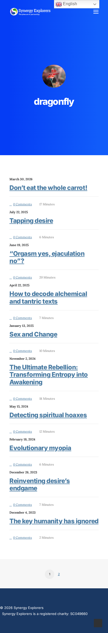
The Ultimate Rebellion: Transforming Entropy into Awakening (48, 374)
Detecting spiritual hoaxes (48, 415)
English (69, 4)
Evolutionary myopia (40, 448)
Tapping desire (31, 220)
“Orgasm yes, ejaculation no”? (46, 257)
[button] (96, 11)
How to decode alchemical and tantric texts (48, 297)
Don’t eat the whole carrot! (48, 187)
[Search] (80, 11)
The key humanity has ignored (54, 521)
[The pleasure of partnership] (30, 11)
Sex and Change (33, 334)
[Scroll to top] (98, 622)
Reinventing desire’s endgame (39, 484)
